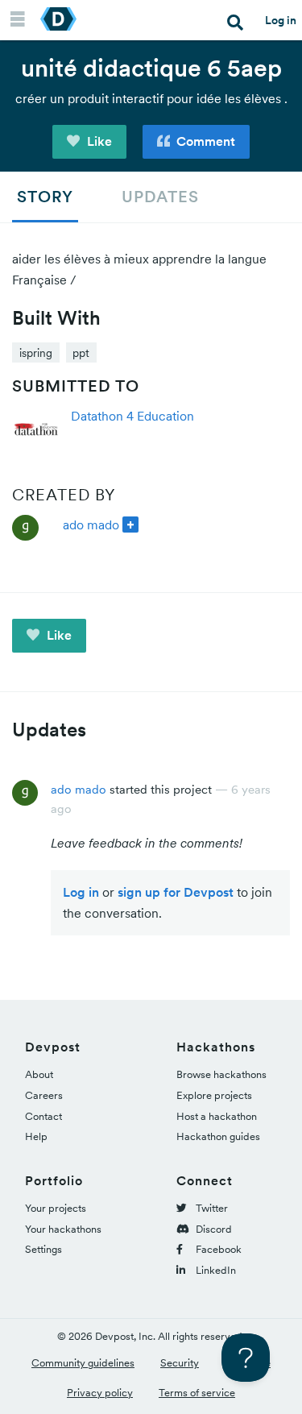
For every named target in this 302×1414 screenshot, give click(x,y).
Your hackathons (63, 1229)
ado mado (91, 524)
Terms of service (197, 1392)
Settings (43, 1249)
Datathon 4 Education (132, 416)
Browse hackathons (221, 1074)
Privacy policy (100, 1392)
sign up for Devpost (176, 892)
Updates (160, 196)
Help (36, 1136)
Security (179, 1363)
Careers (44, 1095)
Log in (280, 20)
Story (45, 196)
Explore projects (214, 1095)
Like (98, 141)
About (39, 1074)
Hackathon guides (218, 1136)
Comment (204, 141)
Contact (43, 1116)
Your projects (55, 1208)
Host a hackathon (216, 1116)
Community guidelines (82, 1363)
